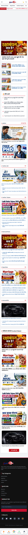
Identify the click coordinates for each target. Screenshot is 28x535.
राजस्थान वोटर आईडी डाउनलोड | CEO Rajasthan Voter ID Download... (13, 253)
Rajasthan (12, 6)
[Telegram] (18, 518)
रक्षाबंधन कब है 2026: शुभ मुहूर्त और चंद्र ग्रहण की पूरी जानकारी (13, 58)
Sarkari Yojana (20, 6)
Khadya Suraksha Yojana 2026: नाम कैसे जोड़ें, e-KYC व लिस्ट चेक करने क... (14, 427)
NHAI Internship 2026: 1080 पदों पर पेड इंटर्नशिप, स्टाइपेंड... (19, 72)
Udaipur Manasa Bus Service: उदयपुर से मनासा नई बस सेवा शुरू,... (13, 295)
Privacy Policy (4, 493)
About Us (3, 489)
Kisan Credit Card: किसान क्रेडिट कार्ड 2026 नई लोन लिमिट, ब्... (14, 220)
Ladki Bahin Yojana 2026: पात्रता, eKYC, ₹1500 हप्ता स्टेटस (19, 80)
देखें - (25, 166)
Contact (2, 491)
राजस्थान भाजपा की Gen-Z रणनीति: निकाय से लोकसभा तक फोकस (14, 288)
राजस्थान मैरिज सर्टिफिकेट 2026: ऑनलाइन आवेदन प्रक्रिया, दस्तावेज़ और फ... (14, 369)
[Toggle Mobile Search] (26, 2)
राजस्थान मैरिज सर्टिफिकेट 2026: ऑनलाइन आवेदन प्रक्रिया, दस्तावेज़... (18, 65)
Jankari (2, 482)
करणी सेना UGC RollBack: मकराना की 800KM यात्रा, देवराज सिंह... (14, 292)
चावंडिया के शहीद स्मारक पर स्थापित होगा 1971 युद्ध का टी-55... (13, 290)
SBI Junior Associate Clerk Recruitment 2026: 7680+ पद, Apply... (13, 188)
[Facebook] (2, 518)
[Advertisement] (14, 25)
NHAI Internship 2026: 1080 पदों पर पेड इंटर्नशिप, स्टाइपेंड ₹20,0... (12, 184)
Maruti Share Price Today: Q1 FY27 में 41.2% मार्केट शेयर (13, 324)
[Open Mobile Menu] (2, 2)
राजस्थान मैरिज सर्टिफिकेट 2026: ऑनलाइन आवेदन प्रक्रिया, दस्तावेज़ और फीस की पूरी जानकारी (13, 102)
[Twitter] (6, 518)
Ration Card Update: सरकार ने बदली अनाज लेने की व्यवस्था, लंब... (14, 256)
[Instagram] (14, 518)
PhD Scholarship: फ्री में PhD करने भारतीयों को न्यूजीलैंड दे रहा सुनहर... (13, 160)
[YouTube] (10, 518)
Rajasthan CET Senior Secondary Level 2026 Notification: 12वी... (14, 192)
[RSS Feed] (22, 518)
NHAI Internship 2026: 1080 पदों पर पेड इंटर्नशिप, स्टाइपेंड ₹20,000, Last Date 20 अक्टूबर (14, 107)
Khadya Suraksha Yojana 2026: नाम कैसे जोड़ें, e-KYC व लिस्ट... (19, 87)
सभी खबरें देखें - (23, 123)
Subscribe (14, 510)
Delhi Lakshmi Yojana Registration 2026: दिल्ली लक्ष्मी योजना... (13, 226)
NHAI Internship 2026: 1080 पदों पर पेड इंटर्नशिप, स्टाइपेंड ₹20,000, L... (13, 389)
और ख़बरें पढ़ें (14, 450)
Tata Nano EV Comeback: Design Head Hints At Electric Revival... (14, 321)
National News (4, 6)
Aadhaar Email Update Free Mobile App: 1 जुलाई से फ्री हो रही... (13, 258)
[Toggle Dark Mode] (23, 2)
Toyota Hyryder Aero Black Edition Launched (14, 116)
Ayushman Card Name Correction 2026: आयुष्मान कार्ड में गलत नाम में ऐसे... (13, 141)
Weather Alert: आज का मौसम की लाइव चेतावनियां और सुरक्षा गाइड (13, 261)
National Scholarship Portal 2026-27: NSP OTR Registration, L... (12, 223)
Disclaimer (3, 495)
